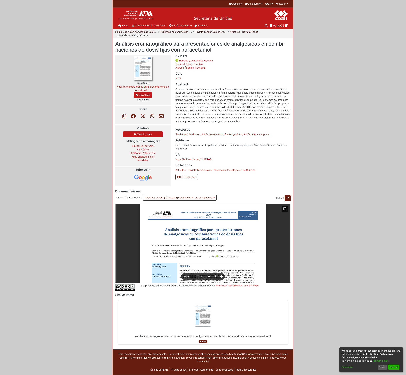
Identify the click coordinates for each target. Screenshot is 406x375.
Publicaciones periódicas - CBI (176, 31)
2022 (178, 78)
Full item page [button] (188, 176)
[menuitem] (235, 4)
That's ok (394, 367)
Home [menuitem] (125, 25)
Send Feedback (224, 369)
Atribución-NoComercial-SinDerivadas (237, 285)
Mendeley (142, 160)
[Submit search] (266, 26)
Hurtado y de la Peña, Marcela (195, 60)
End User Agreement (201, 369)
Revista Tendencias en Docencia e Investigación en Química (211, 31)
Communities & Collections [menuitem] (150, 25)
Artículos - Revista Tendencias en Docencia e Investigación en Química (246, 31)
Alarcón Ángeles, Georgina (190, 67)
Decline (382, 367)
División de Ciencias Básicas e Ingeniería (141, 31)
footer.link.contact (246, 369)
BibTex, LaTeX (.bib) (143, 145)
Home (118, 31)
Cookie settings (159, 369)
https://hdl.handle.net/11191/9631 (193, 159)
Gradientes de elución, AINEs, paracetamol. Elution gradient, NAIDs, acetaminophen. (222, 134)
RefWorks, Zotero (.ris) (143, 153)
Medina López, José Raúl (189, 64)
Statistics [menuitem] (203, 25)
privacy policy (381, 360)
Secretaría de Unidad (213, 18)
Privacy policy (178, 369)
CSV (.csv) (143, 149)
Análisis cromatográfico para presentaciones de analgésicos (179, 197)
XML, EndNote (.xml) (143, 156)
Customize (347, 367)
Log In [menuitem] (282, 3)
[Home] (135, 15)
